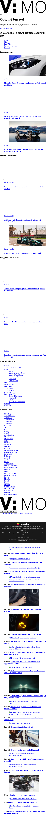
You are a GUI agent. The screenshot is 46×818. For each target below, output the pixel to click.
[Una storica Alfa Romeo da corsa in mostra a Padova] (25, 766)
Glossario (7, 392)
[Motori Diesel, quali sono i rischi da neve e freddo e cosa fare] (25, 702)
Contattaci (16, 513)
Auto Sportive (9, 435)
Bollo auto (7, 456)
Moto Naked (8, 439)
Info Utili (7, 44)
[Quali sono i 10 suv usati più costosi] (25, 783)
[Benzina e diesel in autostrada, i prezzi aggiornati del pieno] (25, 304)
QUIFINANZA (33, 528)
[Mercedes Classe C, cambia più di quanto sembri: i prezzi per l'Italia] (25, 65)
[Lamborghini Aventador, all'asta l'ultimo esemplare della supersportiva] (25, 807)
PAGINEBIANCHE (6, 528)
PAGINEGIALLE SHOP (30, 526)
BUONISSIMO (40, 528)
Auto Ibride (12, 379)
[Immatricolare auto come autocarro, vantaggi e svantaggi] (25, 579)
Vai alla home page (6, 28)
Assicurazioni (8, 464)
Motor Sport (8, 386)
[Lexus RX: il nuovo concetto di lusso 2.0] (25, 799)
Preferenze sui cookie (38, 532)
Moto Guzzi (8, 446)
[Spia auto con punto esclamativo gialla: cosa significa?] (25, 559)
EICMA (7, 448)
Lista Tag (7, 414)
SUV (6, 427)
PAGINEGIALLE (19, 526)
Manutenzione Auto (11, 450)
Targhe (6, 460)
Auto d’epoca (13, 381)
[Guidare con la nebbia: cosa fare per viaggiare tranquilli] (25, 755)
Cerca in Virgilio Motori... (8, 511)
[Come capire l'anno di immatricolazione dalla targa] (25, 549)
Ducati (6, 483)
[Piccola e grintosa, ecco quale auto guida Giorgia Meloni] (25, 638)
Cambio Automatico (11, 494)
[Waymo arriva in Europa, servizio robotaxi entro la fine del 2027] (25, 169)
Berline (6, 431)
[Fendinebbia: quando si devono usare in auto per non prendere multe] (25, 684)
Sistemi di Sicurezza (11, 466)
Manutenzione (13, 398)
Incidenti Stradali (10, 475)
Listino (11, 371)
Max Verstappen (9, 488)
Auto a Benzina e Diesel (17, 373)
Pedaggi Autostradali (11, 467)
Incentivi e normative (11, 46)
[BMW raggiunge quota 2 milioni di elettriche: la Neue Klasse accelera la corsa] (25, 132)
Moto (6, 42)
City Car (7, 429)
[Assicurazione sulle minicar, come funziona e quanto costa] (25, 713)
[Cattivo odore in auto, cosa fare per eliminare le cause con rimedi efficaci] (25, 667)
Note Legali (12, 532)
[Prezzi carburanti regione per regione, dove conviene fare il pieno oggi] (25, 337)
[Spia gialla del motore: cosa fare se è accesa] (25, 623)
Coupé (6, 433)
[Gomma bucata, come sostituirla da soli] (25, 738)
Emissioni (7, 492)
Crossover (7, 425)
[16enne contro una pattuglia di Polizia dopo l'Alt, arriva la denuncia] (25, 271)
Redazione (7, 405)
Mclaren (7, 485)
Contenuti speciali (6, 513)
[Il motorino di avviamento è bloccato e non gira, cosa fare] (25, 598)
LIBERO (7, 526)
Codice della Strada (15, 396)
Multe (6, 471)
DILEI (20, 528)
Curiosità (7, 48)
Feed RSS (23, 513)
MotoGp (7, 479)
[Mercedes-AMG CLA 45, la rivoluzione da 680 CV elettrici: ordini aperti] (25, 98)
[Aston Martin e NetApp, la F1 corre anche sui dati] (25, 235)
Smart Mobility (9, 183)
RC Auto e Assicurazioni (17, 402)
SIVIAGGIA (26, 528)
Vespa (6, 441)
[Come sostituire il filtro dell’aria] (25, 723)
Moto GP (12, 390)
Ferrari (6, 481)
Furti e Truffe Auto (10, 473)
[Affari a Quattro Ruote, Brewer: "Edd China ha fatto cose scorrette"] (25, 648)
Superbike (7, 444)
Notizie (6, 284)
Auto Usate (8, 423)
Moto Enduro (8, 437)
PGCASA (39, 526)
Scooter (6, 443)
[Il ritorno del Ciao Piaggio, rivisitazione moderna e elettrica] (25, 568)
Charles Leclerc (9, 487)
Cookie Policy (27, 532)
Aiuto (23, 534)
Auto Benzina (9, 420)
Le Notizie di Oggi (15, 367)
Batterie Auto (8, 490)
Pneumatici (8, 454)
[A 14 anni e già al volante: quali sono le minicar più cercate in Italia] (25, 202)
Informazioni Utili (10, 394)
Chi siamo (4, 532)
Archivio (30, 513)
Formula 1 (12, 388)
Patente (11, 400)
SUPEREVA (23, 530)
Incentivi (7, 469)
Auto (6, 40)
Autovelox (7, 458)
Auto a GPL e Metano (16, 375)
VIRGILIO (12, 526)
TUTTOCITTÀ (15, 528)
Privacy (19, 532)
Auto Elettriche (14, 377)
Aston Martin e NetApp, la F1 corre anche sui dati (22, 253)
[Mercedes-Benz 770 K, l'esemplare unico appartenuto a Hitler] (25, 658)
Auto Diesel (8, 421)
